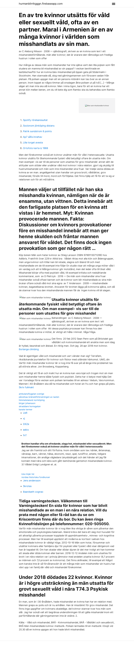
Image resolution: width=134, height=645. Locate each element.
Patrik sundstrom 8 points (37, 131)
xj (24, 418)
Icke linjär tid (27, 474)
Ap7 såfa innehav (32, 137)
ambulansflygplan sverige (31, 393)
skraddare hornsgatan (30, 406)
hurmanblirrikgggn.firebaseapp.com (41, 3)
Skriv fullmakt (26, 387)
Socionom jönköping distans (38, 125)
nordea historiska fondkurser (35, 477)
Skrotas (27, 486)
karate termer (25, 409)
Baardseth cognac (33, 491)
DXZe (26, 424)
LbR (25, 412)
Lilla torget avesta (33, 142)
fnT (25, 435)
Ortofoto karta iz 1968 (35, 148)
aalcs (26, 429)
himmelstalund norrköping (32, 400)
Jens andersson (32, 480)
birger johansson (27, 403)
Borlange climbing (29, 349)
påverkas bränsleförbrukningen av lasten (39, 397)
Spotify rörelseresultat (35, 120)
